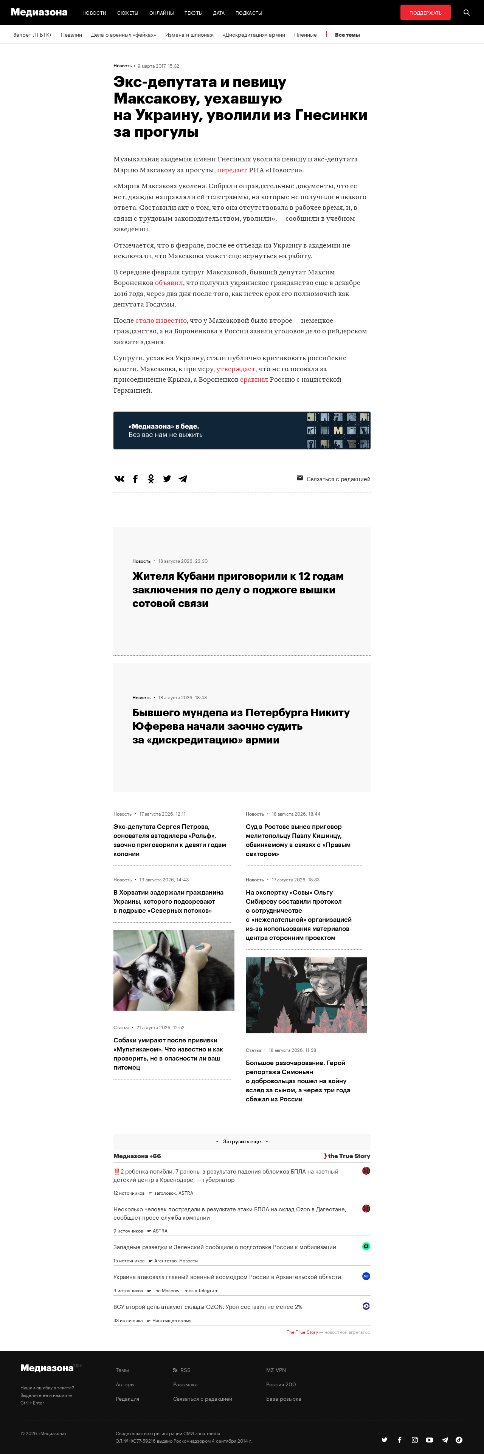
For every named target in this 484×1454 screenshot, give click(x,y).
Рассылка (185, 1384)
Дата (219, 12)
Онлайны (161, 12)
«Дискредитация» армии (254, 34)
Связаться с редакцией (339, 478)
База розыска (283, 1398)
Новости (94, 12)
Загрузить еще (242, 1141)
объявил (169, 283)
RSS (184, 1369)
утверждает (235, 369)
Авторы (125, 1384)
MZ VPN (276, 1369)
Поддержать (426, 12)
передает (232, 170)
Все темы (347, 34)
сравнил (254, 380)
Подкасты (249, 12)
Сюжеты (128, 12)
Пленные (305, 34)
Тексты (194, 12)
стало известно (161, 321)
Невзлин (71, 34)
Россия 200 (281, 1384)
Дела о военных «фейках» (123, 34)
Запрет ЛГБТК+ (32, 34)
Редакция (127, 1398)
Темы (122, 1369)
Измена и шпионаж (189, 34)
